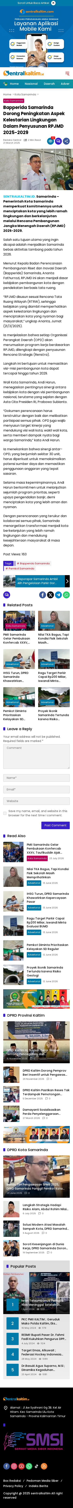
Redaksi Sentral (12, 140)
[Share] (66, 141)
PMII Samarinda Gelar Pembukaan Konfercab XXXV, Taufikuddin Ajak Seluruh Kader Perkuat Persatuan (17, 639)
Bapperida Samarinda (35, 563)
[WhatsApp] (66, 594)
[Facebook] (42, 594)
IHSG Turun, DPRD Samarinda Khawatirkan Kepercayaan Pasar (18, 677)
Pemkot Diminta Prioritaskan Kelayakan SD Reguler (14, 715)
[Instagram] (14, 1466)
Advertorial (47, 625)
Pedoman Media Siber (43, 1481)
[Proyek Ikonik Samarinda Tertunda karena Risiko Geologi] (54, 697)
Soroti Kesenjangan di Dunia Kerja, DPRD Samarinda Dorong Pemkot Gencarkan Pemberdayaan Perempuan (45, 1246)
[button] (67, 73)
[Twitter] (50, 594)
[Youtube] (21, 1466)
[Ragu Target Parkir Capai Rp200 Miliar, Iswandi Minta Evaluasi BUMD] (54, 659)
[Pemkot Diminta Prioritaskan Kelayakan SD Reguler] (19, 697)
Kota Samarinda (13, 100)
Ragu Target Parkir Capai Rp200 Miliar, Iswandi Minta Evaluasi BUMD (52, 677)
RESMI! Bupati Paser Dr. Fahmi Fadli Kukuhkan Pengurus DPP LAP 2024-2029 (42, 1337)
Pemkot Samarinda (21, 568)
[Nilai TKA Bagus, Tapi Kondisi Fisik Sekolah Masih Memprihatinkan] (54, 621)
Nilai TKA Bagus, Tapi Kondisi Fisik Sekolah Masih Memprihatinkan (53, 639)
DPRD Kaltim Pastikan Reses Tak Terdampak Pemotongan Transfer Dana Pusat (46, 1092)
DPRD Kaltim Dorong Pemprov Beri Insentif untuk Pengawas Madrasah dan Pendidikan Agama (44, 1073)
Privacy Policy (13, 1486)
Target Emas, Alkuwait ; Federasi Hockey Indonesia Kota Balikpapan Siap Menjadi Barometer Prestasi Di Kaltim (43, 1352)
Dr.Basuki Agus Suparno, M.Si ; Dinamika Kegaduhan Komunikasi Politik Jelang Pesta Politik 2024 (43, 1368)
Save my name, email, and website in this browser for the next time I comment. (38, 813)
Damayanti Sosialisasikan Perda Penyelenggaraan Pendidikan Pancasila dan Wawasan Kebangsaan (42, 1112)
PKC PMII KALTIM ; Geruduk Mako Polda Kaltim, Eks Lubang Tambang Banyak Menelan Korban (40, 1321)
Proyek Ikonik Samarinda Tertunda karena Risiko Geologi (53, 715)
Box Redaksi (12, 1481)
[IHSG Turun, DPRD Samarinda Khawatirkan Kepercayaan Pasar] (19, 659)
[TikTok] (36, 1466)
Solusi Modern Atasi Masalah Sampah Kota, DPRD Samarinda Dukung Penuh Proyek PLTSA (46, 1227)
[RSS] (44, 1466)
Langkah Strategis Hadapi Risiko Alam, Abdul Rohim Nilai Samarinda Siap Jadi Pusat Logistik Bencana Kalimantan (45, 1207)
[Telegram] (58, 594)
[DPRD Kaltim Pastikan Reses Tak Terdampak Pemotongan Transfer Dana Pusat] (11, 1094)
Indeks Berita (38, 1486)
